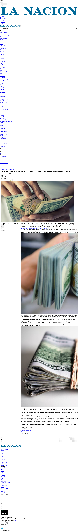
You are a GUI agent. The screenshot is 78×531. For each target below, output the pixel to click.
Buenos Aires (3, 61)
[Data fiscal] (2, 528)
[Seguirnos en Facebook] (1, 496)
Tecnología (2, 95)
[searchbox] (38, 28)
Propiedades (3, 48)
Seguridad (2, 63)
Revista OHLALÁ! (3, 128)
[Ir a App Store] (4, 514)
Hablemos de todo (4, 71)
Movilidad (2, 51)
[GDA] (4, 524)
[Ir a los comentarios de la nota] (3, 225)
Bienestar (2, 68)
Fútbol (1, 83)
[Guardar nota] (1, 225)
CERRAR (1, 0)
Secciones (3, 18)
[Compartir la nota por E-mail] (4, 230)
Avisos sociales (3, 118)
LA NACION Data (4, 38)
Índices (1, 52)
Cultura (1, 66)
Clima (1, 36)
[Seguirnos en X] (1, 500)
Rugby (1, 84)
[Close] (1, 437)
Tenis (1, 86)
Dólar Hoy (2, 45)
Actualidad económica (26, 430)
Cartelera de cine (4, 108)
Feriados (2, 98)
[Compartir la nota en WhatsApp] (3, 227)
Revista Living (3, 132)
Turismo (2, 93)
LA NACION (4, 169)
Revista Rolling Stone (5, 134)
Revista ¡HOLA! (3, 130)
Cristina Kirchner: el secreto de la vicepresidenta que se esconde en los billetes (39, 423)
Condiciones (17, 520)
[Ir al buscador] (2, 6)
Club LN (3, 22)
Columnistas (3, 77)
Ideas (1, 124)
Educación (2, 64)
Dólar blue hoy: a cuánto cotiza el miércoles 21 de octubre (34, 228)
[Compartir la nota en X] (3, 230)
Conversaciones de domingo (6, 121)
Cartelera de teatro (4, 109)
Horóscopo (2, 96)
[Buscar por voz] (76, 28)
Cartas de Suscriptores (5, 79)
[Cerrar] (20, 26)
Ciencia (1, 70)
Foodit (2, 20)
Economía (9, 169)
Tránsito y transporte (5, 35)
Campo (1, 47)
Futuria (1, 44)
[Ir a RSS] (1, 507)
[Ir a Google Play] (4, 511)
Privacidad (22, 520)
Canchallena (3, 87)
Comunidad (2, 67)
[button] (39, 94)
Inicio (2, 16)
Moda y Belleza (3, 102)
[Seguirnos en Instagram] (1, 503)
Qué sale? (2, 106)
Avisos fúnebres (3, 116)
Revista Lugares (3, 131)
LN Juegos (2, 92)
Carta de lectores (4, 119)
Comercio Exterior (4, 50)
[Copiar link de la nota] (1, 228)
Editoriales (2, 76)
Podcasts (2, 100)
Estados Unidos (3, 57)
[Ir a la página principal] (39, 14)
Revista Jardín (3, 135)
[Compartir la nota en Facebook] (1, 230)
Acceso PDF (2, 114)
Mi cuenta (3, 24)
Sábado (1, 122)
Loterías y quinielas (4, 99)
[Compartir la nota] (1, 227)
